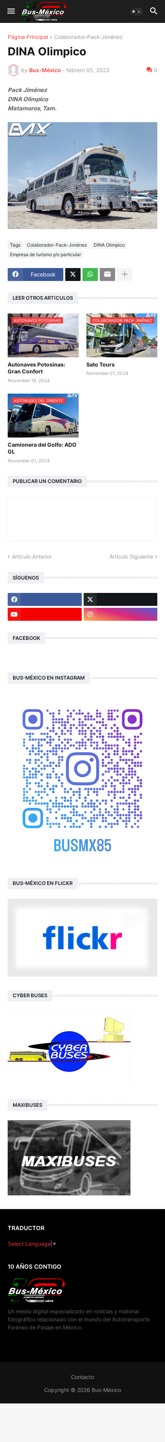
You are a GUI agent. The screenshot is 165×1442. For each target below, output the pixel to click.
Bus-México (106, 1390)
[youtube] (45, 614)
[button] (10, 11)
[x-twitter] (121, 599)
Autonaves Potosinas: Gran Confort (36, 368)
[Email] (107, 274)
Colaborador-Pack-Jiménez (88, 37)
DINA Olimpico (109, 245)
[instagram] (121, 614)
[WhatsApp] (90, 274)
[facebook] (45, 599)
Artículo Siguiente (131, 556)
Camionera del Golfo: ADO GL (42, 448)
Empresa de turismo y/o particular (45, 254)
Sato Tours (100, 364)
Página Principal (28, 37)
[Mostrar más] (124, 274)
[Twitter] (73, 274)
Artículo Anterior (32, 556)
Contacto (82, 1377)
